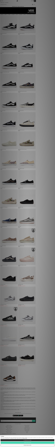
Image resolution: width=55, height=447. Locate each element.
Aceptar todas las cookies (27, 442)
